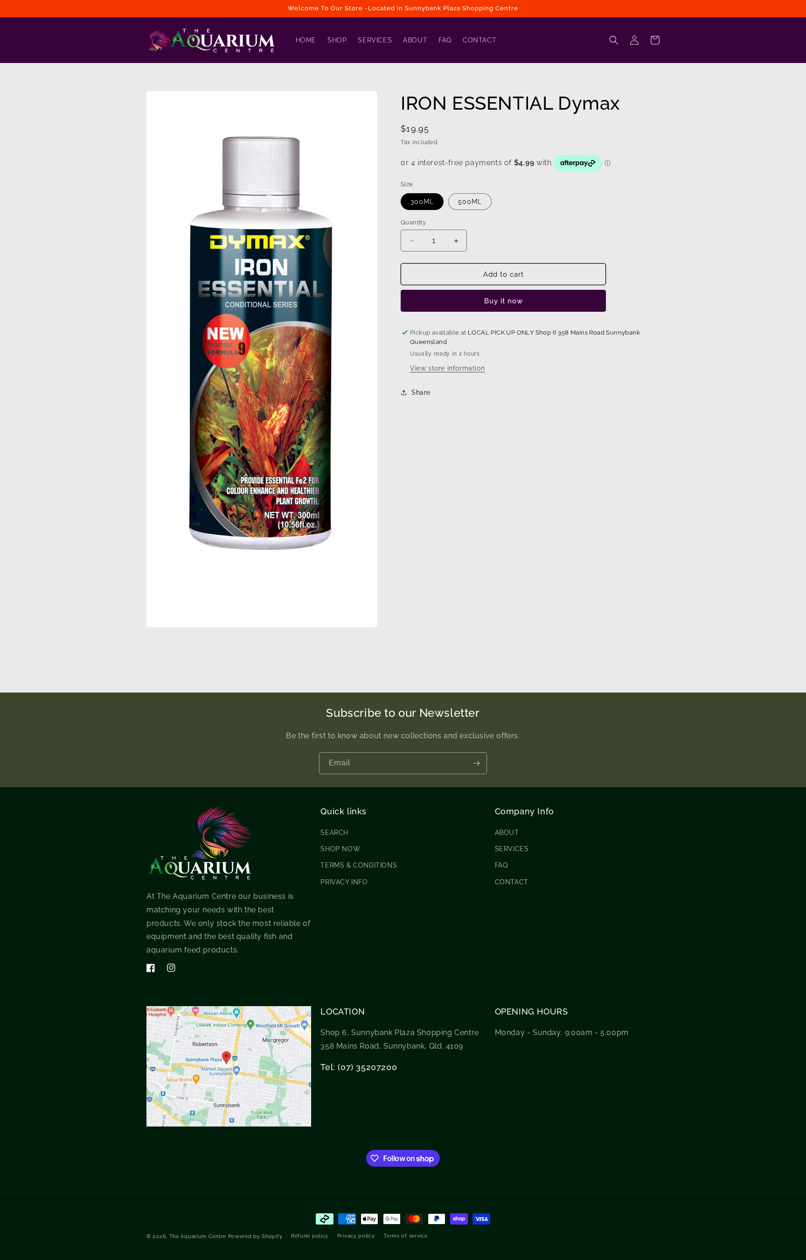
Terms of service (405, 1236)
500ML (470, 201)
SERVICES (512, 849)
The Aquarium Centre (197, 1236)
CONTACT (511, 882)
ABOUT (507, 833)
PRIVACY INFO (344, 882)
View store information (447, 367)
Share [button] (421, 392)
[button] (614, 40)
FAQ (501, 865)
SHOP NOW (340, 849)
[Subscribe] (476, 763)
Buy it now (503, 301)
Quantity (413, 222)
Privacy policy (356, 1236)
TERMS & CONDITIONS (358, 865)
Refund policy (309, 1236)
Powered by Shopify (255, 1236)
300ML (422, 201)
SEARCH (334, 833)
